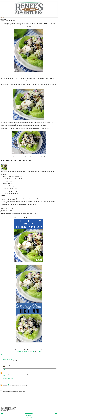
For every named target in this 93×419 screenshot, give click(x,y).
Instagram (39, 351)
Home (29, 413)
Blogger (30, 417)
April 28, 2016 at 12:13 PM (9, 378)
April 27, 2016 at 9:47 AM (12, 372)
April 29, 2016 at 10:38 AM (12, 384)
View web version (28, 415)
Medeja (4, 359)
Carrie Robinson (5, 372)
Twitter (23, 351)
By (1, 162)
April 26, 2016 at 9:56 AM (14, 365)
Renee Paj (7, 365)
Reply (4, 369)
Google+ (27, 351)
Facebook (19, 351)
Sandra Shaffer (5, 384)
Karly (4, 378)
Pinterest (32, 351)
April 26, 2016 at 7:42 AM (9, 359)
